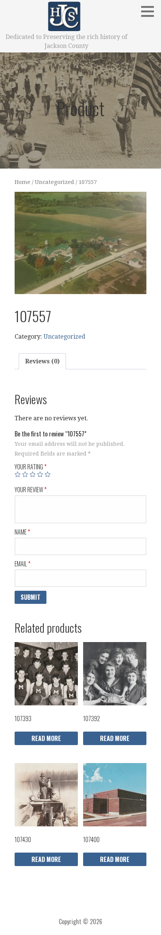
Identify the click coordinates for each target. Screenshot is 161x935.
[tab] (42, 361)
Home (22, 182)
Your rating (30, 466)
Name (22, 531)
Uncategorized (54, 182)
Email (22, 563)
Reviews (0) (42, 361)
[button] (150, 11)
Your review (30, 489)
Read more (46, 738)
